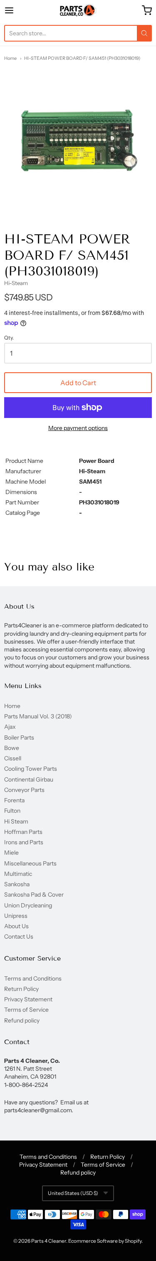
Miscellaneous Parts (30, 863)
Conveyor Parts (24, 790)
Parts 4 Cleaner (48, 1241)
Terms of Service (26, 1009)
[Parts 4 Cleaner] (78, 10)
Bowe (11, 748)
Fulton (12, 810)
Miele (11, 852)
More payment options (78, 428)
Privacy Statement (28, 999)
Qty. (9, 338)
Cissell (12, 758)
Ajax (10, 726)
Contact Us (18, 936)
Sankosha (17, 884)
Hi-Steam (16, 283)
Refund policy (22, 1020)
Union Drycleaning (28, 905)
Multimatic (18, 874)
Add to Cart (78, 383)
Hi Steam (16, 821)
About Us (16, 926)
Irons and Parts (23, 842)
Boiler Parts (19, 737)
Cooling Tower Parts (30, 768)
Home (10, 58)
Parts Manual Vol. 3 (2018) (38, 716)
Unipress (15, 915)
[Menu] (19, 10)
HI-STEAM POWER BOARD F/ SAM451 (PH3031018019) (82, 58)
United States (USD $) (73, 1193)
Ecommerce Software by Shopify (104, 1241)
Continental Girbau (28, 779)
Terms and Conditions (33, 978)
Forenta (14, 800)
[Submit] (144, 33)
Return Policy (21, 989)
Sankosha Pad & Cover (34, 894)
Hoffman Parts (23, 832)
